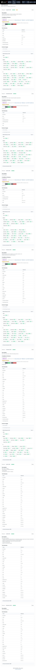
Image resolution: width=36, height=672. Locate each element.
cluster (12, 73)
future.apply (21, 75)
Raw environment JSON (7, 166)
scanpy (5, 67)
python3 (21, 65)
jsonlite (21, 77)
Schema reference (17, 102)
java (5, 57)
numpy (22, 63)
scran (19, 83)
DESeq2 (28, 73)
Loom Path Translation (29, 102)
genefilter (6, 77)
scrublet (28, 67)
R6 (24, 79)
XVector (20, 85)
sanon (27, 81)
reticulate (6, 81)
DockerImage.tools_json (6, 51)
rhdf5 (14, 81)
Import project (10, 2)
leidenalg (20, 61)
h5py (13, 61)
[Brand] (4, 2)
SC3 (5, 83)
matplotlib (6, 63)
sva (13, 85)
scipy (21, 67)
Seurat (26, 83)
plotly (13, 79)
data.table (20, 73)
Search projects (19, 2)
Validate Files (4, 25)
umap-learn (6, 69)
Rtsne (20, 81)
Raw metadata (5, 306)
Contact (16, 669)
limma (28, 77)
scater (12, 83)
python (5, 440)
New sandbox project (14, 2)
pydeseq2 (13, 65)
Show (32, 9)
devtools (5, 75)
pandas (5, 65)
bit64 (5, 73)
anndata (5, 61)
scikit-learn (13, 67)
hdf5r (14, 77)
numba (14, 63)
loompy (28, 61)
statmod (5, 85)
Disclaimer (19, 669)
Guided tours (23, 2)
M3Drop (5, 79)
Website (23, 102)
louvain (28, 219)
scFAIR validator (28, 2)
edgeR (13, 75)
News (32, 2)
